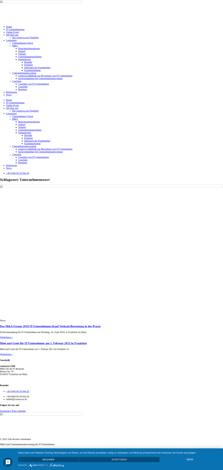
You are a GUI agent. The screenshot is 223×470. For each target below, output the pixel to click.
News (9, 95)
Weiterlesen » (6, 337)
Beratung (22, 89)
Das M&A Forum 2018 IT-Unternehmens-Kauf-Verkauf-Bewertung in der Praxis (50, 326)
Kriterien (28, 65)
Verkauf (22, 54)
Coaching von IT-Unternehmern (33, 84)
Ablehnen (48, 459)
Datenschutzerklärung (17, 379)
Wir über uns (12, 35)
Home (9, 26)
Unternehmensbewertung (24, 73)
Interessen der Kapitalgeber (37, 67)
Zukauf (21, 51)
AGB (2, 379)
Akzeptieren (119, 459)
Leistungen (11, 40)
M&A (15, 46)
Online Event (12, 32)
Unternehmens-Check (22, 43)
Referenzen (11, 92)
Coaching (16, 81)
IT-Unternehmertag (15, 29)
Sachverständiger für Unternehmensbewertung (40, 78)
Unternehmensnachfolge (30, 56)
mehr (190, 459)
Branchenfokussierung (29, 48)
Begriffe (28, 62)
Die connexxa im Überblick (25, 37)
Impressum (35, 379)
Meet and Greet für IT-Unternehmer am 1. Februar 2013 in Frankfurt (43, 343)
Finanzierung (24, 59)
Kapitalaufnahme (32, 70)
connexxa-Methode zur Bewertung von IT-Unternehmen (45, 75)
